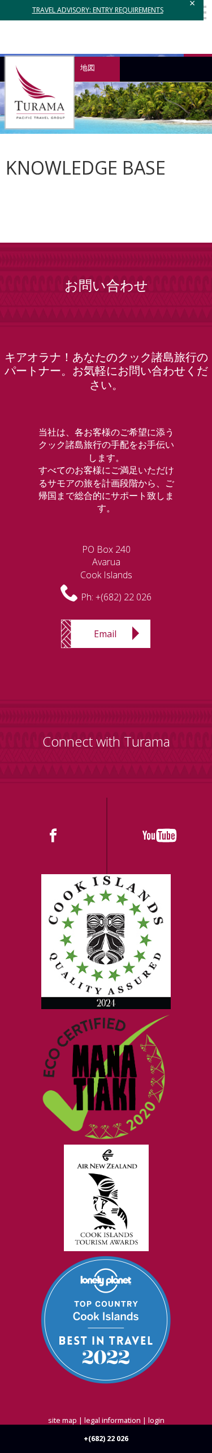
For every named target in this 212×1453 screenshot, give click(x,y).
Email (105, 634)
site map (62, 1420)
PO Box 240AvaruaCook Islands (106, 562)
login (156, 1420)
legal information (112, 1420)
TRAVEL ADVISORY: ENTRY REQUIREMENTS (97, 10)
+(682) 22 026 (124, 597)
